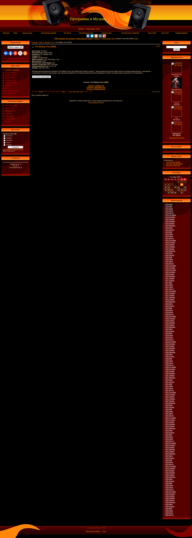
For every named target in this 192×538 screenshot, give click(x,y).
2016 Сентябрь (170, 270)
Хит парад (67, 33)
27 (169, 192)
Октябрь (47, 42)
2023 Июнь (169, 437)
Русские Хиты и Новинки (130, 33)
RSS (149, 3)
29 (175, 192)
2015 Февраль (170, 251)
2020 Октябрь (170, 369)
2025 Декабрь (170, 498)
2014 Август (169, 238)
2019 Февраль (170, 327)
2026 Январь (169, 500)
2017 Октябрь (170, 293)
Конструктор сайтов (93, 531)
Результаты (7, 149)
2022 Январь (169, 401)
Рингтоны (6, 33)
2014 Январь (169, 223)
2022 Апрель (169, 407)
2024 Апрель (169, 458)
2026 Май (168, 508)
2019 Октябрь (170, 344)
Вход (98, 29)
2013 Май (168, 206)
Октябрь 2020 (175, 177)
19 (165, 190)
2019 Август (169, 339)
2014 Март (169, 228)
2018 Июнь (169, 310)
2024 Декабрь (170, 473)
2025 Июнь (169, 485)
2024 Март (169, 456)
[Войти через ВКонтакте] (6, 53)
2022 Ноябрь (169, 422)
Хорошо (9, 138)
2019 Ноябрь (169, 346)
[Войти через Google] (20, 53)
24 (182, 190)
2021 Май (168, 384)
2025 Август (169, 489)
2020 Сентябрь (170, 367)
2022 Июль (169, 413)
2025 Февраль (170, 477)
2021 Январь (169, 375)
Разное (7, 119)
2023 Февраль (170, 428)
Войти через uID (15, 47)
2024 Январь (169, 451)
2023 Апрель (169, 432)
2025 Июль (169, 487)
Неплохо (9, 140)
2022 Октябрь (170, 420)
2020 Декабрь (170, 373)
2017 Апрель (169, 280)
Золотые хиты (107, 33)
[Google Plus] (104, 36)
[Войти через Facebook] (10, 53)
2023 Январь (169, 426)
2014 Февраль (170, 225)
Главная (81, 29)
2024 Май (168, 460)
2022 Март (169, 405)
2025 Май (168, 483)
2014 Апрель (169, 230)
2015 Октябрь (170, 268)
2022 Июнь (169, 411)
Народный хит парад (176, 138)
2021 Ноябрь (169, 396)
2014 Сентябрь (170, 240)
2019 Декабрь (170, 348)
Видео (7, 116)
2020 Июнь (169, 361)
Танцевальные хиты (86, 33)
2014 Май (168, 232)
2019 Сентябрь (170, 342)
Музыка (8, 111)
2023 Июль (169, 439)
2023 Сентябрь (170, 443)
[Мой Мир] (100, 36)
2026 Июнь (169, 511)
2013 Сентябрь (170, 215)
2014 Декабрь (170, 247)
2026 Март (169, 504)
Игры (7, 113)
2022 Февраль (170, 403)
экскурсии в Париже (173, 162)
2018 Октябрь (170, 318)
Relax (15, 33)
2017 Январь (169, 278)
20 (169, 190)
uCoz (104, 531)
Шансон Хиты (27, 33)
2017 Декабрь (170, 297)
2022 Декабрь (170, 424)
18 (185, 187)
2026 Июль (169, 513)
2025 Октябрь (170, 494)
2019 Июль (169, 337)
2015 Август (169, 263)
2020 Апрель (169, 356)
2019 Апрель (169, 331)
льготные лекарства (173, 165)
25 (185, 190)
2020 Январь (169, 350)
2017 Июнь (169, 285)
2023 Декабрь (170, 449)
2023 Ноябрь (169, 447)
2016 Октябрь (170, 272)
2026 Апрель (169, 506)
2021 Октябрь (170, 394)
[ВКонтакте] (88, 36)
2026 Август (169, 515)
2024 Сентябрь (170, 466)
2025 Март (169, 479)
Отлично (9, 136)
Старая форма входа (15, 58)
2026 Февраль (170, 502)
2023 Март (169, 430)
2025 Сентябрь (170, 492)
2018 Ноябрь (169, 320)
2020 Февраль (170, 352)
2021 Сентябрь (170, 392)
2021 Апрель (169, 382)
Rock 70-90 (152, 33)
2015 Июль (169, 261)
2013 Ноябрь (169, 219)
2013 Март (169, 204)
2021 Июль (169, 388)
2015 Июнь (169, 259)
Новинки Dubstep (181, 33)
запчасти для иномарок (174, 163)
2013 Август (169, 213)
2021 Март (169, 380)
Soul (74, 91)
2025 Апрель (169, 481)
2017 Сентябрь (170, 291)
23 (178, 190)
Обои (7, 121)
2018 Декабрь (170, 323)
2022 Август (169, 415)
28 (172, 192)
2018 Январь (169, 299)
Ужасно (9, 145)
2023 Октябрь (170, 445)
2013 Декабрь (170, 221)
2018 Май (168, 308)
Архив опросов (17, 149)
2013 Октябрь (170, 217)
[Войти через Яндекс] (15, 53)
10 (53, 42)
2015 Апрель (169, 255)
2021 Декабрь (170, 399)
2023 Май (168, 434)
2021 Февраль (170, 377)
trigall (63, 91)
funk (81, 91)
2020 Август (169, 365)
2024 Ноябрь (169, 470)
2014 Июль (169, 236)
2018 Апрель (169, 306)
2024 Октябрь (170, 468)
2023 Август (169, 441)
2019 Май (168, 333)
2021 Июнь (169, 386)
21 (172, 190)
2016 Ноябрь (169, 274)
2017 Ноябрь (169, 295)
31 (182, 192)
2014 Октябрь (170, 242)
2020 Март (169, 354)
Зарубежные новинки (48, 33)
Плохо (8, 142)
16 (178, 187)
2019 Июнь (169, 335)
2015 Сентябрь (170, 266)
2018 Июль (169, 312)
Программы (9, 105)
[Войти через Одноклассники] (25, 53)
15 (175, 187)
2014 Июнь (169, 234)
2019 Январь (169, 325)
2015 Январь (169, 249)
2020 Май (168, 358)
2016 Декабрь (170, 276)
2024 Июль (169, 462)
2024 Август (169, 464)
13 (169, 187)
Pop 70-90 (165, 33)
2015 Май (168, 257)
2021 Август (169, 390)
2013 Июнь (169, 209)
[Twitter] (92, 36)
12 (165, 187)
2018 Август (169, 314)
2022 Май (168, 409)
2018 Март (169, 304)
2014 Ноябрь (169, 244)
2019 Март (169, 329)
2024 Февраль (170, 454)
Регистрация (90, 29)
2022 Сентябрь (170, 418)
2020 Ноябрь (169, 371)
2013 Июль (169, 211)
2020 (40, 42)
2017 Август (169, 289)
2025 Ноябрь (169, 496)
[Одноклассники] (96, 36)
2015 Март (169, 253)
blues (77, 91)
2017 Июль (169, 287)
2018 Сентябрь (170, 316)
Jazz (70, 91)
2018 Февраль (170, 301)
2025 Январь (169, 475)
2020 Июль (169, 363)
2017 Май (168, 282)
